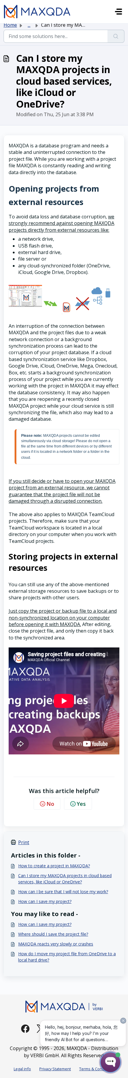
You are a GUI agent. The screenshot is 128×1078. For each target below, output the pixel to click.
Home (10, 25)
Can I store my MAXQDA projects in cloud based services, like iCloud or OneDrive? (65, 879)
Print (23, 842)
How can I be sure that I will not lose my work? (63, 891)
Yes (81, 803)
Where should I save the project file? (53, 934)
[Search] (115, 36)
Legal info (22, 1068)
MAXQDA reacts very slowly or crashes (55, 944)
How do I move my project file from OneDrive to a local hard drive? (67, 957)
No (50, 803)
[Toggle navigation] (118, 11)
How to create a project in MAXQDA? (54, 866)
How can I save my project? (44, 901)
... (29, 25)
